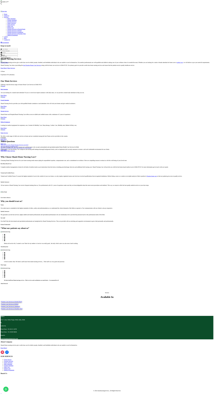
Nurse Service (11, 24)
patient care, (180, 62)
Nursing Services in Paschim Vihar (16, 33)
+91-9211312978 (5, 3)
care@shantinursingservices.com (9, 338)
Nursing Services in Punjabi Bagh (16, 29)
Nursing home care (152, 176)
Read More (4, 95)
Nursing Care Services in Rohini (9, 304)
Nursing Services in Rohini (14, 30)
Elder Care (10, 26)
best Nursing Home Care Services (32, 65)
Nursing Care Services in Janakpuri (10, 306)
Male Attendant (11, 18)
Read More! (4, 68)
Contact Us (7, 39)
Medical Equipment (12, 35)
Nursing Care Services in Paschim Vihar (11, 308)
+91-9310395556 (5, 5)
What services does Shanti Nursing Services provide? (14, 145)
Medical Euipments (9, 370)
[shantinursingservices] (4, 11)
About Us (6, 15)
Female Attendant (12, 20)
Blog (5, 38)
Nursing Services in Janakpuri (15, 32)
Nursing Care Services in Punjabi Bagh (11, 301)
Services (6, 17)
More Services (11, 68)
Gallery (6, 36)
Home (5, 14)
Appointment (5, 42)
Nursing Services (11, 21)
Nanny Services (11, 23)
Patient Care (10, 27)
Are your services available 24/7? (9, 146)
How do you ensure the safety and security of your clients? (16, 148)
